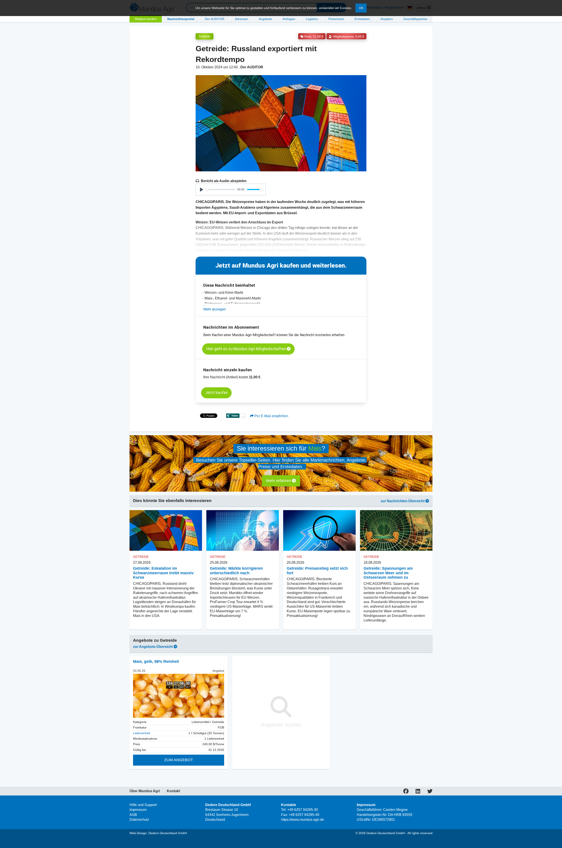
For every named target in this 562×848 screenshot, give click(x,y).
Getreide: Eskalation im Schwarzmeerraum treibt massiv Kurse (163, 573)
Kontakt (173, 791)
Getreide (204, 36)
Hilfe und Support (143, 805)
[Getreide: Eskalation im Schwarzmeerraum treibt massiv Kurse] (166, 530)
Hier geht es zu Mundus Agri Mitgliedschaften (246, 349)
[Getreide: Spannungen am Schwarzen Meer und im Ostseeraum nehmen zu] (396, 530)
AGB (133, 815)
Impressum (138, 810)
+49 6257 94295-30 (302, 810)
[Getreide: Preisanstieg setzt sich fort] (319, 530)
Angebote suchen (281, 725)
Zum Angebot (178, 760)
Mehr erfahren (279, 480)
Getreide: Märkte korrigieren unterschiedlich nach (236, 570)
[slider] (221, 189)
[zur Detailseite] (178, 696)
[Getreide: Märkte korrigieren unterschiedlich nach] (242, 530)
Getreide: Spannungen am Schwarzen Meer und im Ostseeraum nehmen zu (388, 573)
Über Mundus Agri (145, 791)
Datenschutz (139, 819)
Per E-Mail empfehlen (271, 416)
